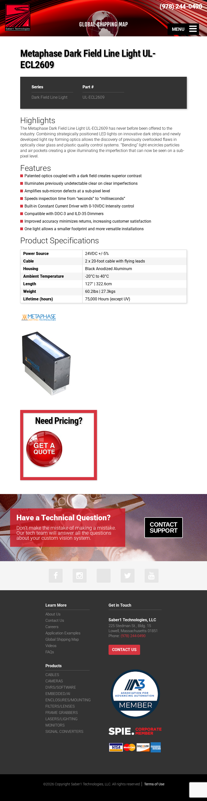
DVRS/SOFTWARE (60, 687)
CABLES (52, 675)
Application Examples (63, 633)
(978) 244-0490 (133, 636)
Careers (52, 627)
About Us (53, 614)
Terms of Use (154, 784)
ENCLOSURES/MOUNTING (68, 700)
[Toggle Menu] (183, 29)
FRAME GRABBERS (61, 712)
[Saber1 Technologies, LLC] (17, 17)
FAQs (49, 652)
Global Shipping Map (62, 639)
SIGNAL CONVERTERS (64, 731)
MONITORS (55, 725)
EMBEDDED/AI (57, 693)
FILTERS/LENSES (60, 706)
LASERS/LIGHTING (61, 719)
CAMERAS (54, 681)
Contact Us (54, 620)
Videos (51, 645)
